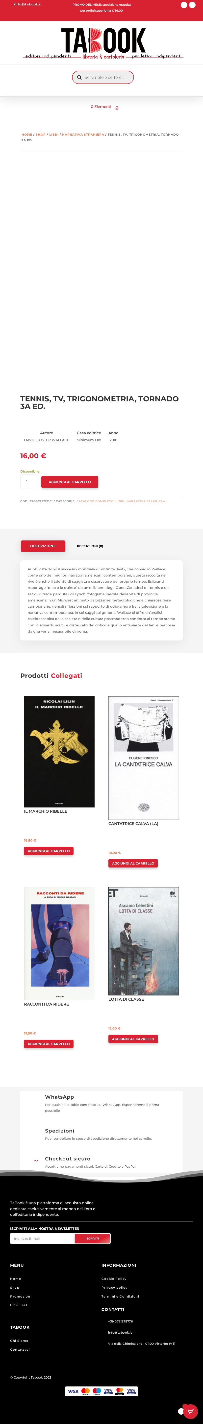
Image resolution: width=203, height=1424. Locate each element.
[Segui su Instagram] (192, 5)
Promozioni (20, 1296)
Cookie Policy (114, 1278)
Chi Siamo (19, 1340)
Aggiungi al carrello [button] (49, 851)
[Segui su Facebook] (184, 5)
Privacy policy (114, 1287)
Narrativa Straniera (83, 134)
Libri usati (19, 1305)
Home (27, 134)
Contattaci (20, 1349)
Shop (41, 134)
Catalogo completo (95, 501)
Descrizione (43, 546)
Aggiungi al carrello (70, 482)
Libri (54, 134)
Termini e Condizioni (120, 1296)
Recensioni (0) (90, 546)
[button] (38, 700)
